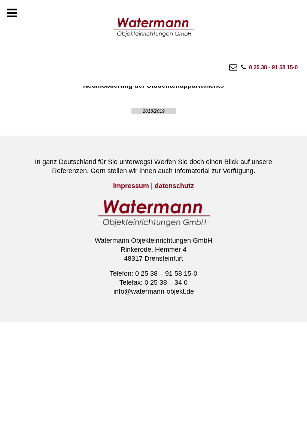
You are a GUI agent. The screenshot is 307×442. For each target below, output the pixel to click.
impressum (131, 186)
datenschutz (174, 186)
